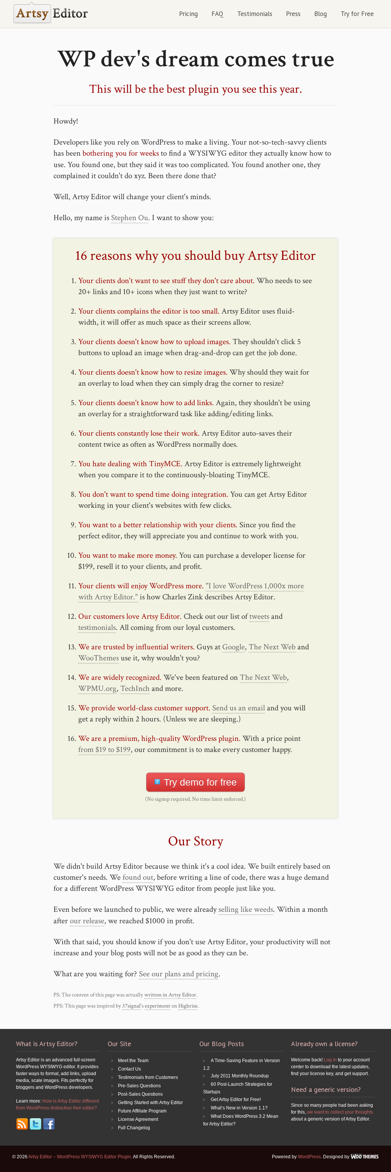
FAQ (217, 14)
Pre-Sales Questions (139, 1085)
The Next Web (272, 647)
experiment (157, 1005)
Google (233, 647)
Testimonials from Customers (148, 1077)
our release (87, 921)
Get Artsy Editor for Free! (236, 1099)
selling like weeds (245, 909)
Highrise (187, 1005)
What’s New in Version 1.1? (239, 1108)
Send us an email (238, 708)
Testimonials (254, 14)
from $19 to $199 (104, 749)
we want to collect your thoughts (340, 1112)
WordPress (309, 1156)
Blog (320, 14)
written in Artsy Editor (170, 994)
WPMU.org (97, 688)
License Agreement (138, 1119)
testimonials (97, 627)
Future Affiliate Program (142, 1111)
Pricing (188, 14)
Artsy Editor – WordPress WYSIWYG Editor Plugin (79, 1156)
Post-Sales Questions (140, 1094)
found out (138, 877)
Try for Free (357, 14)
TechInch (135, 688)
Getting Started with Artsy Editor (150, 1102)
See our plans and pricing (178, 974)
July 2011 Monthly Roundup (240, 1076)
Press (293, 14)
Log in (330, 1060)
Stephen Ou (129, 218)
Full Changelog (134, 1127)
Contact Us (129, 1069)
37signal (131, 1005)
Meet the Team (133, 1060)
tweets (259, 616)
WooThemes (98, 658)
